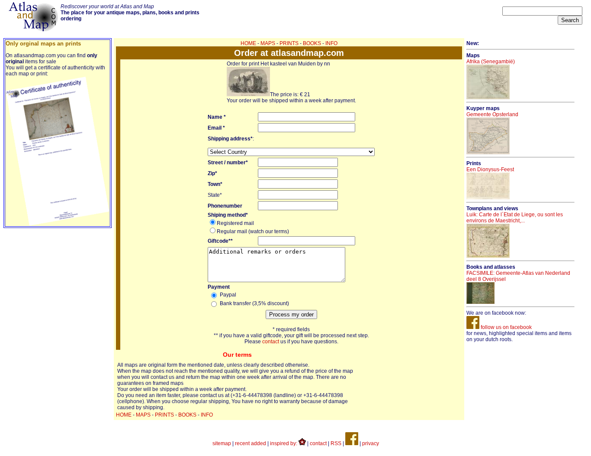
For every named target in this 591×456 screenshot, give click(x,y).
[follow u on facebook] (351, 443)
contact (270, 342)
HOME (248, 43)
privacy (370, 443)
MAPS (267, 43)
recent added (250, 443)
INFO (331, 43)
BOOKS (312, 43)
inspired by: (284, 443)
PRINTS (289, 43)
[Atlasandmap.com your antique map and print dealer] (34, 29)
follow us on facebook (505, 327)
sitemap (221, 443)
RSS (336, 443)
